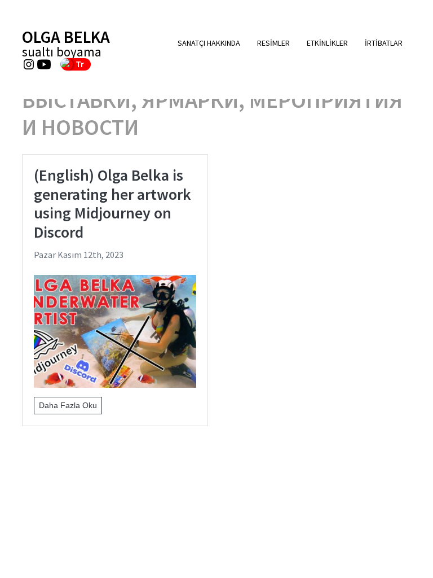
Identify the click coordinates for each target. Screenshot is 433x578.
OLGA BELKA (66, 43)
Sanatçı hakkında (209, 43)
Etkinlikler (327, 43)
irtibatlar (384, 43)
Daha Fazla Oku (68, 405)
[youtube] (44, 64)
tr (80, 63)
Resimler (273, 43)
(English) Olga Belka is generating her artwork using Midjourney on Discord (112, 203)
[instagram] (29, 64)
